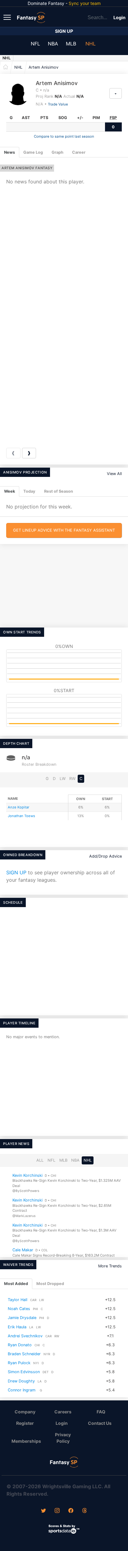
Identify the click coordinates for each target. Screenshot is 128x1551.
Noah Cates (19, 1308)
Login (119, 17)
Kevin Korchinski (27, 1175)
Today (29, 491)
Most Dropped (50, 1284)
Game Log (33, 152)
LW (63, 778)
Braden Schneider (24, 1354)
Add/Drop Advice (105, 856)
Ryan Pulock (19, 1362)
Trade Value (58, 104)
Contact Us (100, 1423)
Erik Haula (17, 1327)
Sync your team (85, 3)
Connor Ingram (21, 1390)
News (9, 152)
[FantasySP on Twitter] (43, 1511)
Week (9, 491)
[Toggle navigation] (8, 17)
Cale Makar (22, 1250)
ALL (39, 1160)
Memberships (26, 1441)
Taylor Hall (17, 1299)
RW (72, 778)
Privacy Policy (63, 1438)
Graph (57, 152)
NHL (90, 44)
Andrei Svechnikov (25, 1336)
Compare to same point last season (64, 136)
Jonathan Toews (21, 816)
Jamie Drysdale (22, 1318)
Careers (62, 1411)
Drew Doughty (21, 1381)
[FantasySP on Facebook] (71, 1511)
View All (114, 473)
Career (78, 152)
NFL (35, 44)
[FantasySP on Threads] (84, 1511)
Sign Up (64, 31)
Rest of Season (58, 491)
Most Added (16, 1284)
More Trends (110, 1266)
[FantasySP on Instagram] (57, 1511)
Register (25, 1423)
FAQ (101, 1411)
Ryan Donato (20, 1345)
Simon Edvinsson (24, 1372)
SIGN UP (16, 872)
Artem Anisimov (43, 67)
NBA (53, 44)
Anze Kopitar (18, 807)
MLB (71, 44)
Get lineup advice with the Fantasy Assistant (64, 530)
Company (25, 1411)
